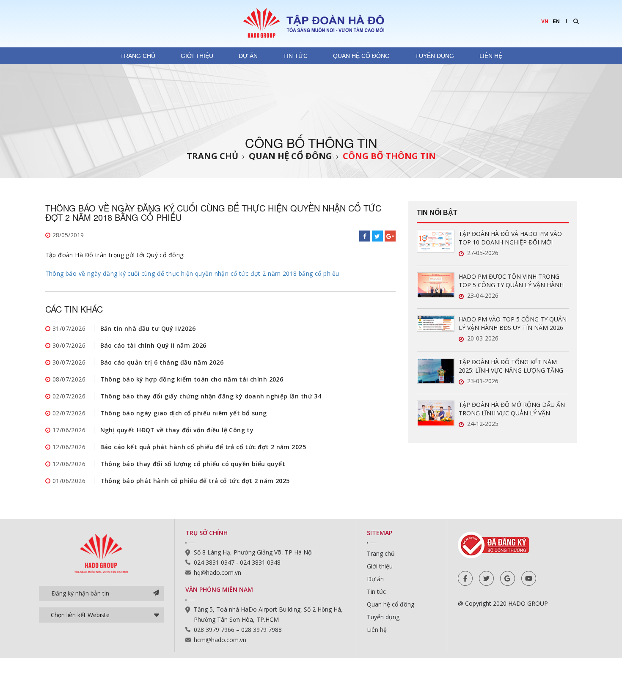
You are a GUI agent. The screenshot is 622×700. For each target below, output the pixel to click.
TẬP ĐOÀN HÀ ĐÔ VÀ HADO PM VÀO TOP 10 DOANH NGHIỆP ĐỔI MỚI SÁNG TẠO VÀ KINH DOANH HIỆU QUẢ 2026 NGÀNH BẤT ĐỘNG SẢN (513, 238)
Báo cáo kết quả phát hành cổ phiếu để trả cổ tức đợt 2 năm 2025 (203, 447)
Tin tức (295, 55)
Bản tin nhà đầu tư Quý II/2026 (148, 328)
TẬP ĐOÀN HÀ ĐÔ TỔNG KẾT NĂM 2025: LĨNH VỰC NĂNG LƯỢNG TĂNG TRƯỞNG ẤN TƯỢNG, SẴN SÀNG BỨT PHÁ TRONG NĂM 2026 (512, 366)
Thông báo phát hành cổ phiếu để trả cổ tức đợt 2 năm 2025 (195, 481)
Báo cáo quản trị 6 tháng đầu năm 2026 (162, 362)
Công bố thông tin (389, 156)
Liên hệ (490, 55)
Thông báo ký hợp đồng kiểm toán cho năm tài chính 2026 (191, 379)
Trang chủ (137, 55)
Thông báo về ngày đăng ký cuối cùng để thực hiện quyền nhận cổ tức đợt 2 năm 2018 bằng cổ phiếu (192, 273)
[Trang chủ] (311, 22)
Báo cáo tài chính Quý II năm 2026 (153, 345)
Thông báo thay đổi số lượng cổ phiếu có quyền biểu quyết (193, 464)
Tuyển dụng (434, 55)
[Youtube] (528, 578)
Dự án (248, 55)
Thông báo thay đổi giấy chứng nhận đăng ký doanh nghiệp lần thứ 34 (211, 396)
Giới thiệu (197, 55)
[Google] (507, 578)
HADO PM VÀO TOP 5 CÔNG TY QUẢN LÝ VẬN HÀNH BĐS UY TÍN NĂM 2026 (513, 323)
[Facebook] (465, 578)
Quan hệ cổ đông (361, 55)
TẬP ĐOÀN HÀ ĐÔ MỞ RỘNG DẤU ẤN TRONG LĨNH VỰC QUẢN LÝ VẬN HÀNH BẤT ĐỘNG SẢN (512, 409)
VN (544, 21)
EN (556, 21)
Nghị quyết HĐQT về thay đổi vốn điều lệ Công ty (177, 430)
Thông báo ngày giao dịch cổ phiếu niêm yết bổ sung (183, 413)
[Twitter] (486, 578)
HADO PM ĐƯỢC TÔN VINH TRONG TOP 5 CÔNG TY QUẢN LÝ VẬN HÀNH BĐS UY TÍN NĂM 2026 (511, 280)
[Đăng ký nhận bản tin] (156, 593)
